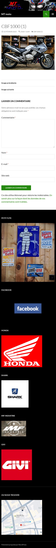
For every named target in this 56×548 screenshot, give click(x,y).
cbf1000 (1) (38, 32)
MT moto (6, 14)
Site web (5, 175)
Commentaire (8, 117)
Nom (4, 152)
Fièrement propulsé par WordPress (13, 545)
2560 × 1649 (25, 32)
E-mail (5, 164)
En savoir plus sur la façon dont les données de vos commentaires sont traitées (26, 198)
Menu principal (52, 14)
